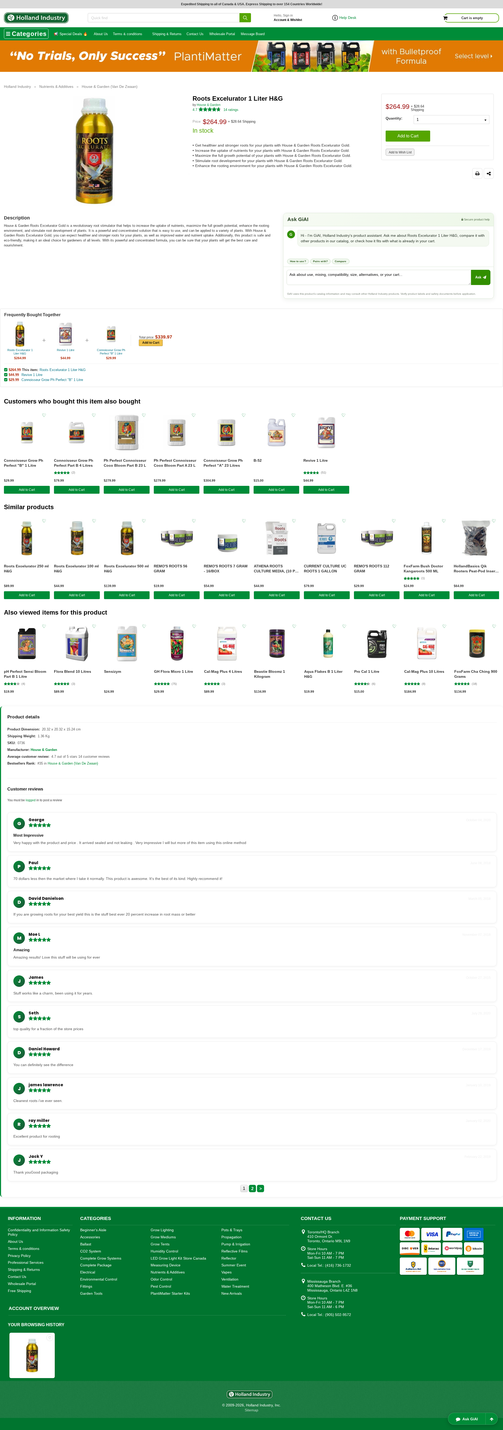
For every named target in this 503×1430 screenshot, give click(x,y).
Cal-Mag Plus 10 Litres (424, 671)
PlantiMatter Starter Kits (170, 1293)
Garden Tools (91, 1293)
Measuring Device (166, 1265)
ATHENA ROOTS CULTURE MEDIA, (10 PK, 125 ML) (276, 569)
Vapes (226, 1272)
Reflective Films (234, 1251)
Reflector (228, 1258)
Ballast (85, 1244)
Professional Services (25, 1262)
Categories (29, 33)
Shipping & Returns (167, 34)
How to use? (298, 261)
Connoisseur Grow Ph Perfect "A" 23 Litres (223, 462)
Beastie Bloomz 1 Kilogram (269, 674)
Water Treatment (235, 1286)
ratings (230, 110)
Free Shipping (19, 1291)
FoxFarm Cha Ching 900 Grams (475, 674)
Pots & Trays (231, 1230)
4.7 (195, 110)
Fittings (86, 1286)
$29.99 (14, 379)
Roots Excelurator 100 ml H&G (76, 568)
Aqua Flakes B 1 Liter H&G (323, 674)
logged (31, 800)
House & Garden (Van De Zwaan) (73, 763)
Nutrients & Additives (168, 1272)
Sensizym (112, 671)
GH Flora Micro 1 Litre (173, 671)
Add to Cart (407, 136)
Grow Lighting (162, 1230)
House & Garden (209, 105)
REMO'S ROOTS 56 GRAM (170, 568)
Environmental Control (98, 1279)
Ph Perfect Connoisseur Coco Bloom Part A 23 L (175, 462)
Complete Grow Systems (100, 1258)
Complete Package (96, 1265)
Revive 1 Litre (31, 375)
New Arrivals (231, 1293)
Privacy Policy (19, 1256)
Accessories (90, 1237)
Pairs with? (320, 261)
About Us (101, 34)
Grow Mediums (163, 1237)
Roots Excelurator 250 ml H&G (26, 568)
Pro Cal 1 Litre (366, 671)
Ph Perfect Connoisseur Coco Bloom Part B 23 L (125, 462)
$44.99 (14, 375)
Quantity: (394, 118)
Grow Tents (160, 1244)
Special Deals (71, 34)
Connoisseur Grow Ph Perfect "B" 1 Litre (52, 379)
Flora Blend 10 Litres (72, 671)
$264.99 (15, 370)
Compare (341, 261)
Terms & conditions (127, 34)
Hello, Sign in (288, 17)
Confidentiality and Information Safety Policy (39, 1232)
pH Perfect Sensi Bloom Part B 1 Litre (25, 674)
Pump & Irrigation (235, 1244)
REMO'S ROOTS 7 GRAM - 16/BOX (226, 568)
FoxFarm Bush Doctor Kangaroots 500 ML (423, 568)
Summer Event (233, 1265)
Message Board (253, 34)
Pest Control (161, 1286)
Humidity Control (164, 1251)
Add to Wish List (400, 152)
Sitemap (251, 1410)
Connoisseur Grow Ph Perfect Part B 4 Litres (73, 462)
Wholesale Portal (222, 34)
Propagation (231, 1237)
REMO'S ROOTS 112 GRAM (371, 568)
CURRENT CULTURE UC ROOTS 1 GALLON (325, 568)
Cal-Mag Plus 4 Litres (223, 671)
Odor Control (161, 1279)
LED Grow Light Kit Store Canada (178, 1258)
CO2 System (90, 1251)
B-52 (258, 460)
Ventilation (229, 1279)
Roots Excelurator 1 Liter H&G (63, 370)
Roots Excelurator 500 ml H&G (126, 568)
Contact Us (195, 34)
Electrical (87, 1272)
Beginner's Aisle (93, 1230)
